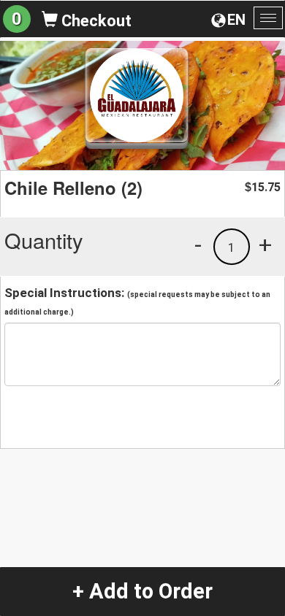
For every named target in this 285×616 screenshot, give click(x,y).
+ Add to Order (142, 591)
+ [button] (265, 244)
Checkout (95, 21)
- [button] (198, 244)
